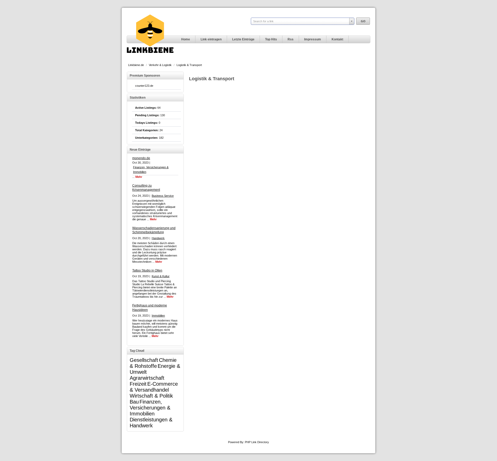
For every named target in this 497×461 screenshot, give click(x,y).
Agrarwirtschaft (147, 378)
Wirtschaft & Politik (151, 396)
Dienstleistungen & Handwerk (151, 422)
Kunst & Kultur (161, 276)
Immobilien (158, 315)
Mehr (138, 176)
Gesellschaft (144, 360)
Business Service (163, 195)
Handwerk (158, 238)
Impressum (312, 39)
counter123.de (144, 85)
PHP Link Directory (257, 442)
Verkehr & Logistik (160, 65)
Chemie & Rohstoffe (153, 363)
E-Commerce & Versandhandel (154, 387)
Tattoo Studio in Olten (147, 270)
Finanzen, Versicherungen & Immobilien (150, 407)
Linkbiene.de (136, 65)
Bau (134, 402)
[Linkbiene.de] (150, 58)
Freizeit (138, 384)
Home (185, 39)
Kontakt (337, 39)
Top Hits (271, 39)
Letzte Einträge (243, 39)
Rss (291, 39)
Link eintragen (211, 39)
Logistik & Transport (189, 65)
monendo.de (141, 158)
